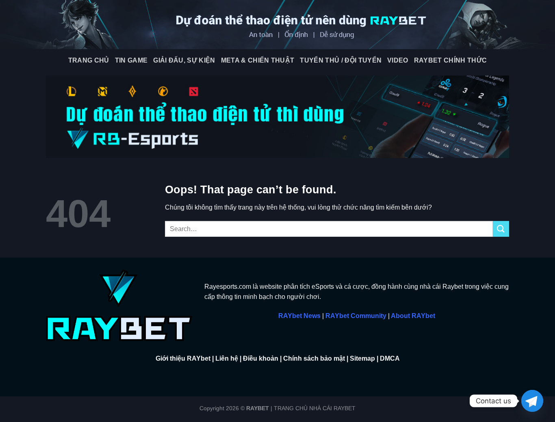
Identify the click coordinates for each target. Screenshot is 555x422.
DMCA (390, 358)
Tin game (131, 60)
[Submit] (501, 229)
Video (397, 60)
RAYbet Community (355, 315)
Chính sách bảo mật (314, 358)
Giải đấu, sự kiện (184, 60)
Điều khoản (260, 358)
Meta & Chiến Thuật (258, 60)
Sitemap (362, 358)
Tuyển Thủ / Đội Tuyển (341, 60)
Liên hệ (226, 358)
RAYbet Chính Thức (450, 60)
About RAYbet (413, 315)
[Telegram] (532, 401)
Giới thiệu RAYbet (183, 358)
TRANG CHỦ (88, 60)
